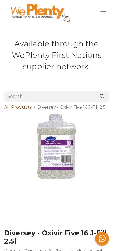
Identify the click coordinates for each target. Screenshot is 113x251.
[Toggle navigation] (103, 13)
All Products (18, 107)
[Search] (102, 96)
